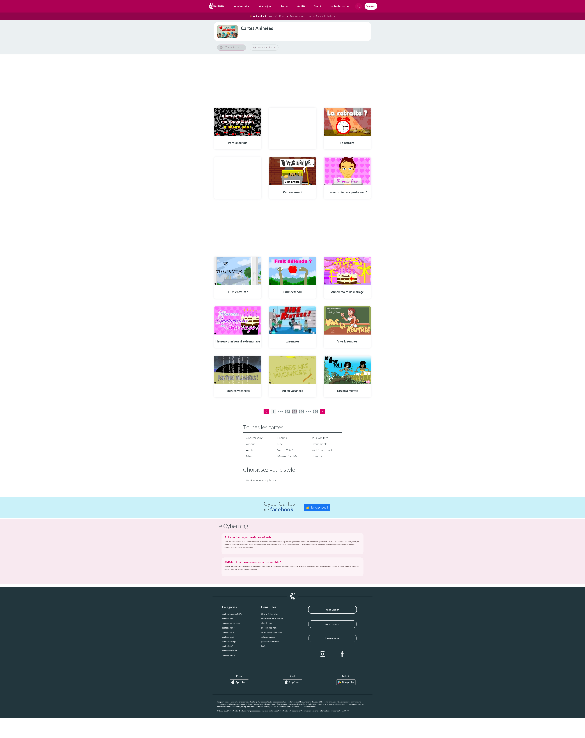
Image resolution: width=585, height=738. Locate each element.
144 (301, 411)
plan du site (266, 623)
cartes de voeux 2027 (232, 614)
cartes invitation (230, 650)
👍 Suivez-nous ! (317, 507)
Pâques (282, 438)
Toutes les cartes (234, 47)
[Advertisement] (292, 79)
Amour (250, 444)
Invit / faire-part (321, 450)
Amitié (250, 450)
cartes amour (228, 628)
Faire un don (332, 609)
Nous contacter (332, 624)
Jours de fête (319, 438)
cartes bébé (227, 646)
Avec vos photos (266, 47)
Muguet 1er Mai (287, 456)
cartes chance (228, 655)
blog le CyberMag (269, 614)
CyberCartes (279, 506)
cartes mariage (229, 641)
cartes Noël (227, 618)
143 (294, 411)
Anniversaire (254, 438)
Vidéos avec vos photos (261, 480)
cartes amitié (228, 632)
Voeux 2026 (285, 450)
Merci (250, 456)
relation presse (268, 637)
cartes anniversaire (231, 623)
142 (287, 411)
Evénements (319, 444)
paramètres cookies (270, 641)
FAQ (263, 646)
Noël (280, 444)
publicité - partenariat (271, 632)
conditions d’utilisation (272, 618)
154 (315, 411)
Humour (316, 456)
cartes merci (228, 637)
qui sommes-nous (269, 628)
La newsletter (332, 638)
